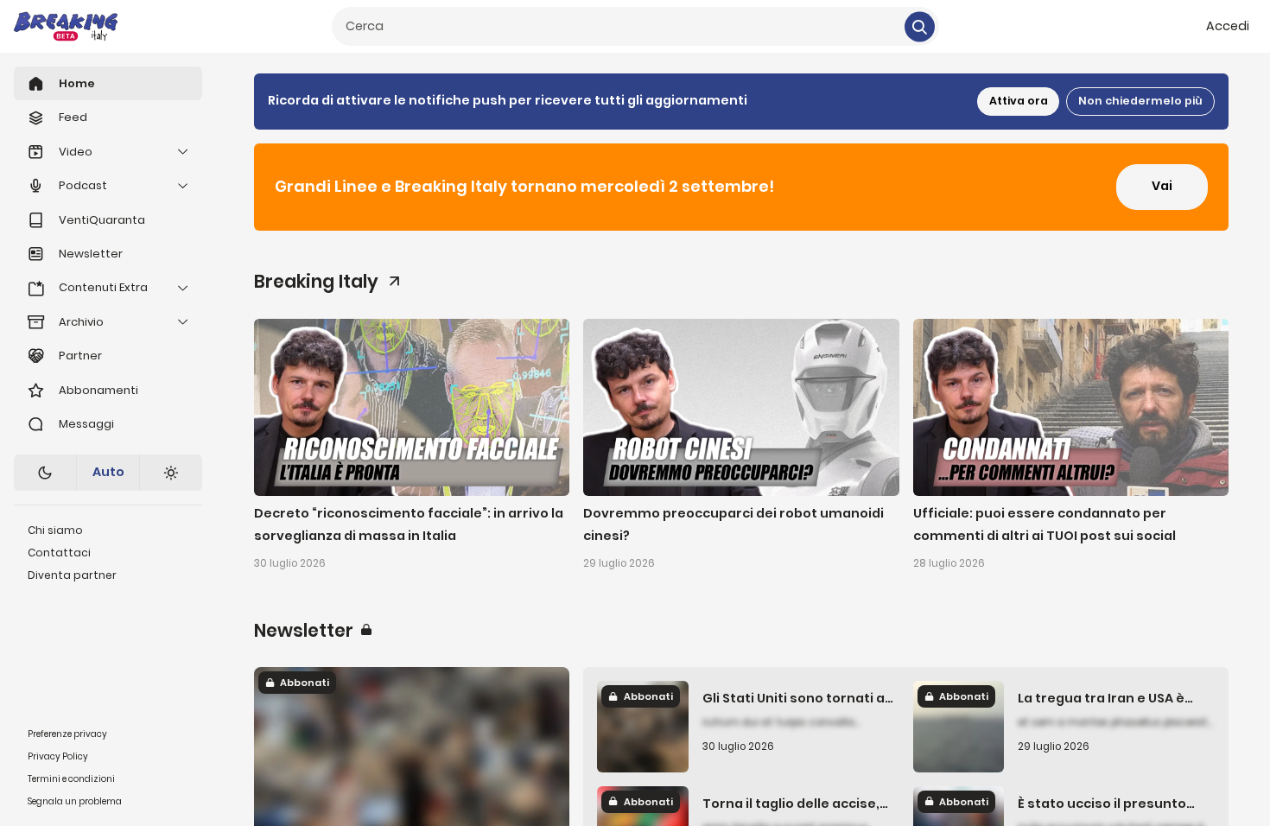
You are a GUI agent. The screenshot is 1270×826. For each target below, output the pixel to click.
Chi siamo (55, 530)
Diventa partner (72, 575)
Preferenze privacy (67, 734)
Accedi (1227, 26)
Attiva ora (1018, 100)
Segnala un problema (75, 801)
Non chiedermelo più (1140, 100)
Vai (1162, 185)
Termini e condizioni (71, 778)
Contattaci (59, 552)
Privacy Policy (58, 756)
